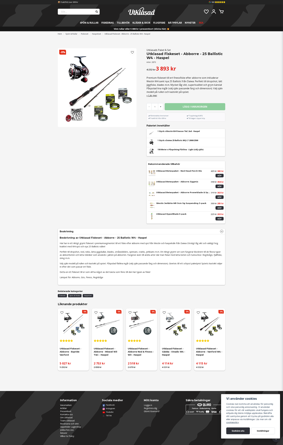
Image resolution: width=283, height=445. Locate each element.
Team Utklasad (67, 420)
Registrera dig (150, 408)
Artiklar (63, 408)
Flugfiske (159, 22)
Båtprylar (175, 22)
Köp (220, 175)
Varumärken (66, 405)
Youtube (109, 412)
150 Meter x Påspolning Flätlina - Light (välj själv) (180, 149)
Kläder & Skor (141, 22)
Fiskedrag (107, 22)
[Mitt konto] (214, 12)
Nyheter (190, 22)
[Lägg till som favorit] (206, 12)
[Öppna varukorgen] (221, 12)
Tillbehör (123, 22)
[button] (132, 52)
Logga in (148, 405)
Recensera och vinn (69, 423)
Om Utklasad (66, 417)
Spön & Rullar (89, 22)
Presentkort (65, 411)
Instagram (110, 408)
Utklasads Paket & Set (159, 50)
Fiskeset (84, 33)
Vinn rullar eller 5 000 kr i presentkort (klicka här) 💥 (141, 28)
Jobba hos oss (67, 429)
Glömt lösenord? (152, 411)
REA (201, 22)
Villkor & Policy (67, 436)
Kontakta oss (66, 414)
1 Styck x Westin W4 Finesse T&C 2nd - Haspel (179, 131)
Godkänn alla (238, 431)
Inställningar (263, 431)
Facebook (110, 405)
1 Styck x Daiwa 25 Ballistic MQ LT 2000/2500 (178, 140)
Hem (60, 33)
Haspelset (96, 33)
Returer (63, 433)
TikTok (109, 415)
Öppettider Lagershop (70, 426)
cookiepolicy (232, 422)
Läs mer (152, 95)
